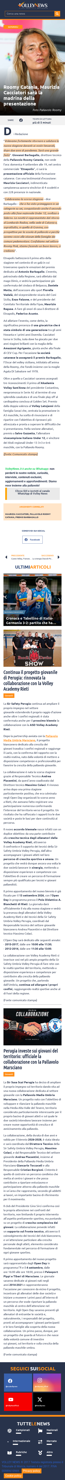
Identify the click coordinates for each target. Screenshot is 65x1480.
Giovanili (13, 26)
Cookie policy (13, 1475)
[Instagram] (40, 1380)
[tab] (18, 1431)
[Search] (57, 13)
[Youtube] (11, 1399)
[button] (21, 120)
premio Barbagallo (26, 517)
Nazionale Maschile (13, 612)
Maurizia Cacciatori (17, 514)
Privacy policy (31, 1471)
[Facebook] (10, 1381)
